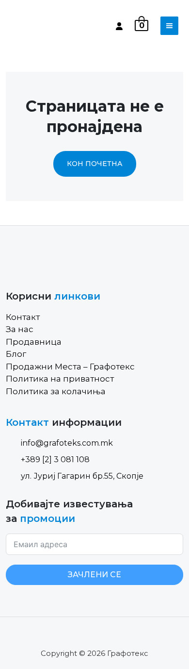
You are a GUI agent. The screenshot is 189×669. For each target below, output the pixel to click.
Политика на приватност (60, 379)
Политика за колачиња (56, 391)
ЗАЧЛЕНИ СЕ (94, 574)
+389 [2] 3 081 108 (55, 459)
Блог (16, 354)
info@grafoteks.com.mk (67, 443)
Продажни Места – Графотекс (70, 366)
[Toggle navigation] (169, 26)
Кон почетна (95, 163)
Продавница (34, 342)
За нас (19, 329)
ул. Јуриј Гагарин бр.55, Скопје (82, 476)
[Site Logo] (47, 25)
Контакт (23, 317)
